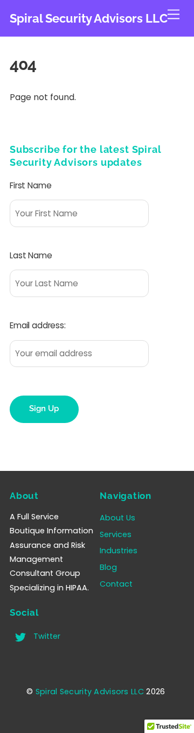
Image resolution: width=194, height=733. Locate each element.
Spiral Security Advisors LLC (90, 691)
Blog (108, 567)
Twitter (45, 636)
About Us (117, 517)
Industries (118, 550)
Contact (116, 584)
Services (115, 534)
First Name (30, 185)
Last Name (31, 255)
